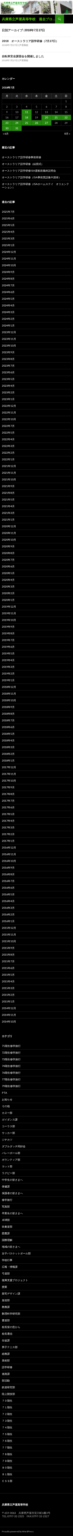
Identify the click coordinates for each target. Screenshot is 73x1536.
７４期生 (7, 1427)
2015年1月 (8, 1001)
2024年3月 (8, 312)
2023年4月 (8, 385)
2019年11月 (9, 613)
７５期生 (7, 1434)
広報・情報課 (10, 1266)
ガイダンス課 (10, 1119)
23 (6, 122)
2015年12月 (9, 927)
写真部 (6, 1206)
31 (16, 128)
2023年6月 (8, 372)
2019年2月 (8, 673)
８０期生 (7, 1467)
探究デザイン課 (11, 1293)
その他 (6, 1106)
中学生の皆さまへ (12, 1179)
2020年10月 (9, 539)
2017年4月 (8, 820)
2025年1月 (8, 245)
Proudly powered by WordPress (18, 1531)
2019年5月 (8, 653)
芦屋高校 (23, 45)
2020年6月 (8, 566)
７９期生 (7, 1460)
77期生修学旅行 (11, 1079)
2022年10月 (9, 419)
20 (46, 117)
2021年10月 (9, 479)
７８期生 (7, 1454)
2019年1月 (8, 680)
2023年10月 (9, 345)
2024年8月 (8, 278)
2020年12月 (9, 526)
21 (56, 117)
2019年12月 (9, 606)
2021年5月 (8, 499)
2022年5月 (8, 432)
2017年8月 (8, 794)
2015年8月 (8, 954)
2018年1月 (8, 760)
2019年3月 (8, 666)
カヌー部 (7, 1112)
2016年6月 (8, 887)
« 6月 (6, 133)
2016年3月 (8, 907)
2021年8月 (8, 492)
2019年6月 (8, 646)
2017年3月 (8, 827)
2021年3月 (8, 512)
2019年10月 (9, 620)
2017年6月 (8, 807)
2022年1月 (8, 459)
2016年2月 (8, 914)
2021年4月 (8, 506)
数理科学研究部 (11, 1313)
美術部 (6, 1360)
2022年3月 (8, 445)
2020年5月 (8, 573)
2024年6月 (8, 292)
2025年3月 (8, 238)
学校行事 (7, 1260)
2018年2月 (8, 753)
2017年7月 (8, 800)
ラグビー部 (8, 1173)
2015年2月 (8, 994)
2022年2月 (8, 452)
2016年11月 (9, 854)
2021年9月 (8, 486)
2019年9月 (8, 626)
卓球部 (6, 1219)
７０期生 (7, 1400)
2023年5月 (8, 379)
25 (26, 122)
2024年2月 (8, 318)
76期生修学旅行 (11, 1072)
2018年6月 (8, 727)
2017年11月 (9, 773)
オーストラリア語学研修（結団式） (23, 163)
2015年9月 (8, 947)
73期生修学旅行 (11, 1059)
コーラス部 (8, 1126)
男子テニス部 (10, 1347)
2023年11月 (9, 338)
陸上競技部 (8, 1393)
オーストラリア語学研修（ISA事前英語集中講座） (31, 177)
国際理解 (7, 1240)
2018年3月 (8, 747)
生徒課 (6, 1340)
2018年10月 (9, 700)
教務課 (6, 1306)
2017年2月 (8, 834)
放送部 (6, 1300)
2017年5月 (8, 814)
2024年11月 (9, 258)
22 (66, 117)
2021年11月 (9, 472)
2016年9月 (8, 867)
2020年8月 (8, 553)
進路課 (6, 1373)
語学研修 (7, 1367)
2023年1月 (8, 399)
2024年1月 (8, 325)
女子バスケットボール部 (16, 1253)
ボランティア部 (11, 1159)
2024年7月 (8, 285)
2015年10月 (9, 941)
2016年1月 (8, 921)
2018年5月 (8, 733)
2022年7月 (8, 425)
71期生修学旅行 (11, 1045)
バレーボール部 (11, 1153)
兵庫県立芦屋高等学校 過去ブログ (28, 19)
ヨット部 (7, 1166)
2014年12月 (9, 1008)
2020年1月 (8, 599)
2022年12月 (9, 405)
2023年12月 (9, 332)
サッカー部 (8, 1132)
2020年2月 (8, 593)
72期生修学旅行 (11, 1052)
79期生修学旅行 (11, 1086)
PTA (4, 1092)
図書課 (6, 1233)
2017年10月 (9, 780)
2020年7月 (8, 559)
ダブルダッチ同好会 (13, 1146)
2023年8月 (8, 358)
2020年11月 (9, 532)
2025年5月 (8, 225)
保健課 (6, 1186)
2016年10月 (9, 860)
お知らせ (7, 1099)
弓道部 (6, 1273)
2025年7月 (8, 211)
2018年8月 (8, 713)
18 (26, 117)
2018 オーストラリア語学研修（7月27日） (30, 41)
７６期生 (7, 1440)
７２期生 (7, 1414)
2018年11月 (9, 693)
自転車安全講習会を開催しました (23, 56)
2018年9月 (8, 707)
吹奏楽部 (7, 1226)
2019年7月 (8, 640)
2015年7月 (8, 961)
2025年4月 (8, 231)
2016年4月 (8, 901)
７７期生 (7, 1447)
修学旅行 (7, 1199)
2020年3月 (8, 586)
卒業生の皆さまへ (12, 1213)
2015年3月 (8, 988)
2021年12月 (9, 466)
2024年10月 (9, 265)
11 (26, 112)
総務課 (6, 1353)
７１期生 (7, 1407)
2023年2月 (8, 392)
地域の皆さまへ (11, 1246)
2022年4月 (8, 439)
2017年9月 (8, 787)
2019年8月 (8, 633)
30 (6, 128)
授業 (4, 1286)
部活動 (6, 1380)
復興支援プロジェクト (15, 1280)
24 (16, 122)
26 (36, 122)
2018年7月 (8, 720)
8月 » (67, 133)
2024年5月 (8, 298)
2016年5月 (8, 894)
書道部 (6, 1320)
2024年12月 (9, 251)
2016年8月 (8, 874)
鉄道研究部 (8, 1387)
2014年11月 (9, 1014)
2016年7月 (8, 881)
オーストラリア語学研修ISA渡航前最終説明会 (29, 170)
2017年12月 (9, 767)
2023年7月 (8, 365)
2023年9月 (8, 352)
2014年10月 (9, 1021)
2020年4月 (8, 579)
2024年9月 (8, 271)
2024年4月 (8, 305)
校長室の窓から (11, 1327)
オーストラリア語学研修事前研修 (21, 157)
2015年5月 (8, 974)
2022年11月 (9, 412)
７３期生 (7, 1420)
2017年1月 (8, 840)
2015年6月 (8, 968)
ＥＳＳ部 (7, 1480)
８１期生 (7, 1474)
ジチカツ (7, 1139)
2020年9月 (8, 546)
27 (46, 122)
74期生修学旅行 (11, 1066)
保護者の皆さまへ (12, 1193)
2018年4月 (8, 740)
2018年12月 (9, 686)
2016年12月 (9, 847)
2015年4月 (8, 981)
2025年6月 (8, 218)
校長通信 (7, 1333)
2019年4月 (8, 660)
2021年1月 (8, 519)
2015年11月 (9, 934)
